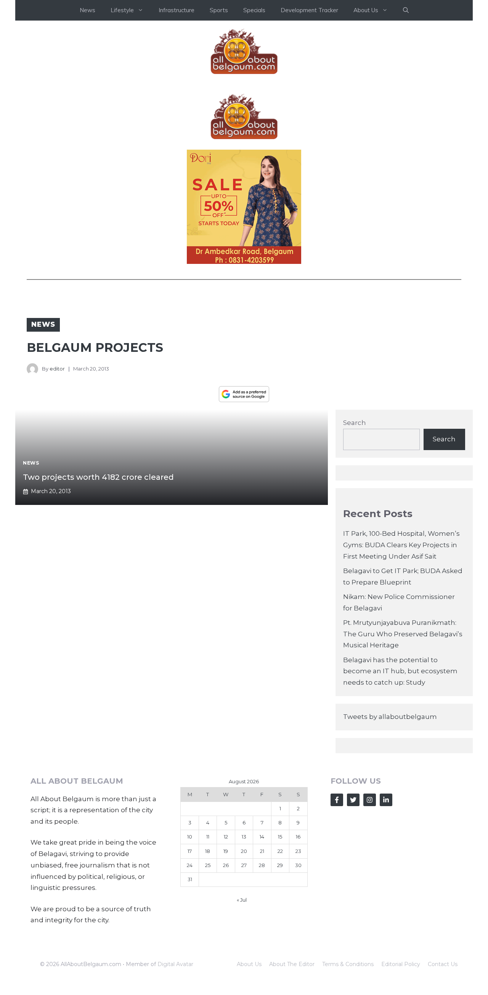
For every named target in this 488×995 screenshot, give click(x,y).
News (87, 10)
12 (226, 837)
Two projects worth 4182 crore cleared (98, 477)
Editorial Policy (400, 964)
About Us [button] (365, 10)
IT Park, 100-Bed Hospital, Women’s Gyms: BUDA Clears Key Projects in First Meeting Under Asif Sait (401, 545)
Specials (254, 10)
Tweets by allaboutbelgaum (390, 716)
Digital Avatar (175, 964)
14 (262, 837)
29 (280, 865)
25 (207, 865)
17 (190, 851)
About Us (249, 964)
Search (354, 422)
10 (189, 837)
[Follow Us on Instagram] (369, 800)
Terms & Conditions (348, 964)
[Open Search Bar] (405, 10)
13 (244, 837)
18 (207, 851)
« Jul (242, 900)
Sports (219, 10)
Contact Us (443, 964)
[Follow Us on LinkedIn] (386, 800)
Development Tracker (309, 10)
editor (57, 369)
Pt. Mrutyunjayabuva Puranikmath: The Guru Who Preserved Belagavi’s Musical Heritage (402, 634)
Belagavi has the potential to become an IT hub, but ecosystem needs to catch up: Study (400, 671)
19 (225, 851)
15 (280, 837)
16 (298, 837)
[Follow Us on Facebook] (337, 800)
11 (207, 837)
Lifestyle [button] (122, 10)
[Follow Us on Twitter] (353, 800)
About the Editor (292, 964)
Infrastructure (176, 10)
